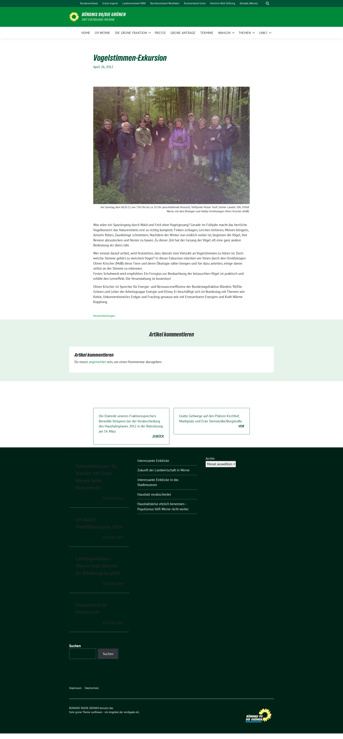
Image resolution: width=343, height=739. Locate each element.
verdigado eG (131, 712)
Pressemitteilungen (104, 316)
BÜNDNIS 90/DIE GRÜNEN (104, 14)
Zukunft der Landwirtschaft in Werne (163, 470)
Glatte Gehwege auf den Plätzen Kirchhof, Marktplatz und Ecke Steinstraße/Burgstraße (211, 421)
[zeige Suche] (267, 3)
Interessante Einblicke (153, 460)
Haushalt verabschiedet (154, 494)
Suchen (75, 645)
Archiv (210, 458)
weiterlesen (113, 498)
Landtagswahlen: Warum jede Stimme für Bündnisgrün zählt (98, 566)
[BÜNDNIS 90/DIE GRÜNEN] (74, 16)
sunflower (96, 712)
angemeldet (97, 362)
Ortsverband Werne (98, 20)
